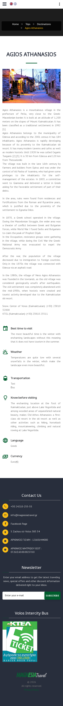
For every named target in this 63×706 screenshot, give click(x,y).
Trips (27, 24)
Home (15, 24)
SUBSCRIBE (52, 595)
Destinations (44, 24)
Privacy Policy (31, 689)
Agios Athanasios (34, 27)
